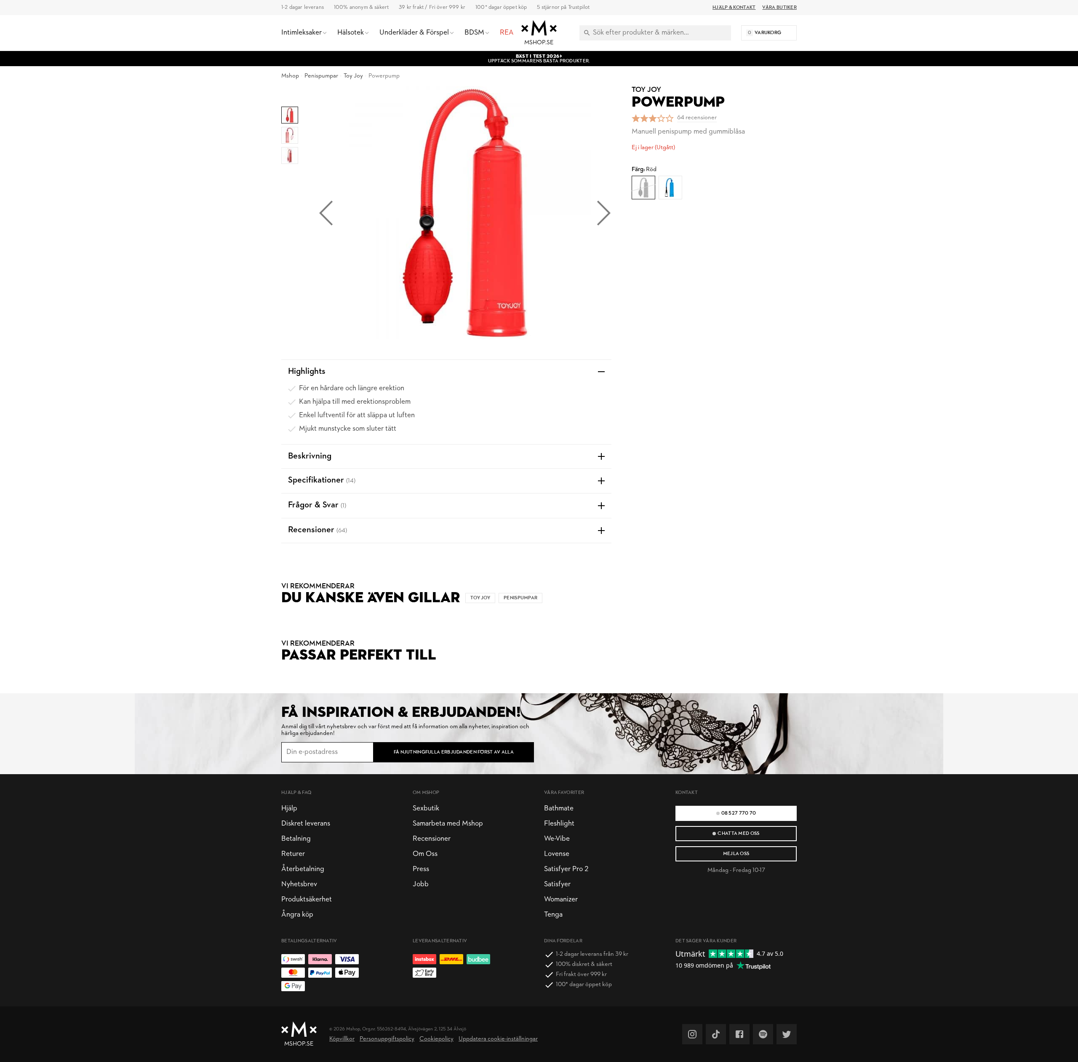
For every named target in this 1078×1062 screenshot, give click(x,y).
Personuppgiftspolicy (387, 1039)
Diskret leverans (305, 823)
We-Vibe (557, 838)
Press (421, 869)
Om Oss (425, 854)
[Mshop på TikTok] (716, 1034)
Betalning (296, 838)
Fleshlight (559, 823)
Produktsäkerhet (306, 899)
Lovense (556, 854)
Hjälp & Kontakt (733, 7)
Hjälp (289, 808)
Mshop (290, 76)
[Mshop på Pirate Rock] (763, 1034)
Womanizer (561, 899)
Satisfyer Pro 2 (566, 869)
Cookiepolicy (436, 1039)
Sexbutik (426, 808)
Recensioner (432, 838)
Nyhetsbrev (299, 884)
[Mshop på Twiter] (786, 1034)
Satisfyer (557, 884)
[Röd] (643, 187)
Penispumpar (321, 76)
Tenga (553, 914)
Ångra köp (297, 914)
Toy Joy (353, 76)
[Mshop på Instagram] (692, 1034)
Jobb (421, 884)
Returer (293, 854)
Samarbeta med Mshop (448, 823)
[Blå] (670, 187)
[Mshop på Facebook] (739, 1034)
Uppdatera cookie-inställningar (498, 1039)
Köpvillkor (342, 1039)
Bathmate (559, 808)
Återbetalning (302, 869)
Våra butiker (779, 7)
